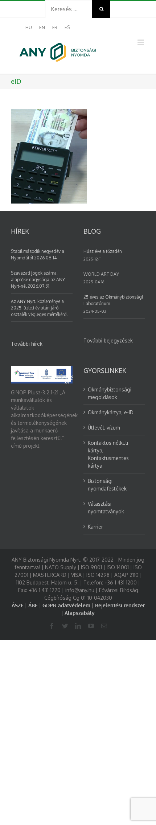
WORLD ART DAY (101, 274)
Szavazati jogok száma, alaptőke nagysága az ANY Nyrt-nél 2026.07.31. (38, 279)
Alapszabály (80, 613)
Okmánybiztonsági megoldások (109, 393)
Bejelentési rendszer (120, 605)
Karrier (95, 527)
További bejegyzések (108, 340)
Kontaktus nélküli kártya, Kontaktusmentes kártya (108, 454)
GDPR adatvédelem (66, 605)
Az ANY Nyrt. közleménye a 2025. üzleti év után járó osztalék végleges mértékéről (39, 308)
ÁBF (33, 605)
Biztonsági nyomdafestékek (107, 485)
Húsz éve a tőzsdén (102, 251)
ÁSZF (18, 605)
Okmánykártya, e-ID (111, 412)
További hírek (26, 344)
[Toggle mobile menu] (141, 42)
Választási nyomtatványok (106, 507)
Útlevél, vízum (104, 427)
